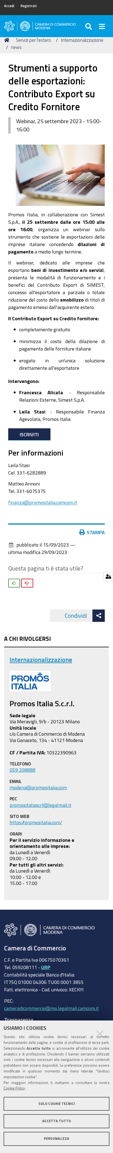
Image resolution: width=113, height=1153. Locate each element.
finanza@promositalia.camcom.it (42, 502)
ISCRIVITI (29, 434)
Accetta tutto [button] (56, 1121)
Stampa (96, 532)
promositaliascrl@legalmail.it (40, 804)
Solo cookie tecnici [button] (56, 1103)
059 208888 (22, 769)
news (16, 47)
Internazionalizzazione (82, 40)
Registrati (29, 6)
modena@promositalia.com (38, 787)
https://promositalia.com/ (36, 822)
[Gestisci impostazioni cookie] (108, 576)
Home (7, 40)
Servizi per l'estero (33, 40)
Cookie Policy (14, 1088)
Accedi (9, 6)
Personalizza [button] (56, 1138)
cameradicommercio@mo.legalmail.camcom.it (51, 1008)
